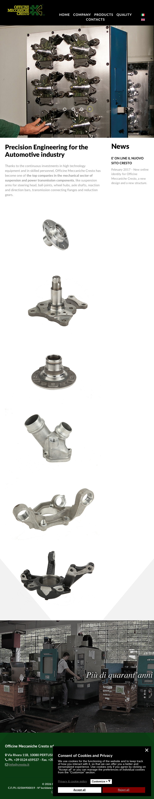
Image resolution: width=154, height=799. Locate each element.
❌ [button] (146, 750)
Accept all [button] (79, 790)
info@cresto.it (19, 764)
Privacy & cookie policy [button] (72, 781)
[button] (89, 782)
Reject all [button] (123, 790)
